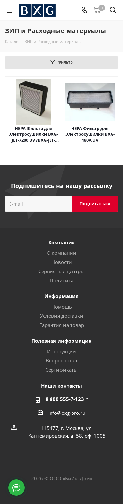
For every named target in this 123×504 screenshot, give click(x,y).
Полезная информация (61, 340)
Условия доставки (61, 315)
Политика (61, 280)
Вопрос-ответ (62, 360)
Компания (61, 242)
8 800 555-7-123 (65, 399)
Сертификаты (61, 369)
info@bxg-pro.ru (66, 413)
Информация (61, 296)
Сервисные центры (61, 271)
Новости (61, 262)
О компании (61, 253)
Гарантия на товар (61, 325)
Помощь (61, 306)
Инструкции (61, 351)
